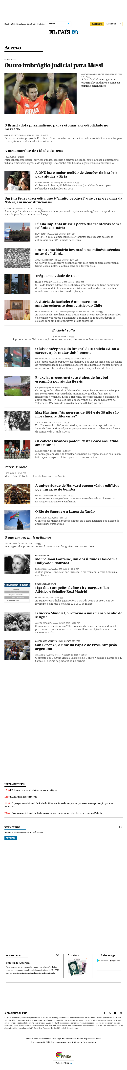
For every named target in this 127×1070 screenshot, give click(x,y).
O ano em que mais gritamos (27, 537)
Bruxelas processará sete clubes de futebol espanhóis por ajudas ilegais (71, 379)
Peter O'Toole (15, 467)
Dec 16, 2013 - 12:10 (64, 495)
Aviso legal (56, 1039)
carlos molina (42, 451)
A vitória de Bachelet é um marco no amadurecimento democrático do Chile (68, 304)
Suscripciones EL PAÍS (40, 1042)
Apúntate (10, 838)
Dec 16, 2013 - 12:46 (59, 422)
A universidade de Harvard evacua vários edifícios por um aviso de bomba (77, 487)
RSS (74, 1042)
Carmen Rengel (42, 183)
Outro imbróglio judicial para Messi (53, 65)
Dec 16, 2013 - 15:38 (64, 336)
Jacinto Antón (42, 623)
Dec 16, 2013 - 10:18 (69, 569)
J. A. (37, 422)
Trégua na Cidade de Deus (57, 276)
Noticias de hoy (89, 1042)
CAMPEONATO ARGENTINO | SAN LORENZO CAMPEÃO (58, 641)
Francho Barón (42, 282)
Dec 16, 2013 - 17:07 (65, 234)
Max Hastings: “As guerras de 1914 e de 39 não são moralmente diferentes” (77, 414)
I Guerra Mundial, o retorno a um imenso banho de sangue (78, 615)
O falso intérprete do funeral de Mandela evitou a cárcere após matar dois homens (77, 351)
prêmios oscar (42, 555)
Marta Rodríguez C (44, 359)
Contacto (29, 1039)
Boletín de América (18, 963)
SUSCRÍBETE (97, 24)
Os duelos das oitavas (45, 584)
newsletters (12, 827)
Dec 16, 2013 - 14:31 (58, 388)
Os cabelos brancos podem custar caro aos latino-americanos (77, 443)
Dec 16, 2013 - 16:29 (74, 282)
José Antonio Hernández (92, 74)
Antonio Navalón (12, 544)
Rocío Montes (60, 312)
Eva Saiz (8, 208)
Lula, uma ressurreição (24, 796)
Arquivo (73, 955)
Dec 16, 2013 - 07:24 (77, 655)
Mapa (98, 1039)
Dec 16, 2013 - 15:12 (80, 359)
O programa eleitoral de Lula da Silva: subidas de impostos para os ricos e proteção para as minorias (58, 805)
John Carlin (40, 518)
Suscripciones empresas (61, 1042)
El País (38, 598)
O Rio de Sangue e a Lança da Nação (65, 512)
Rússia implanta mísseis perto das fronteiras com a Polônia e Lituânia (78, 226)
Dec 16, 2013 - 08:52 (69, 623)
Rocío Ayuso (41, 569)
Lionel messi (10, 60)
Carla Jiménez (11, 135)
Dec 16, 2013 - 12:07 (58, 518)
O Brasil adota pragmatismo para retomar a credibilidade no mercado (56, 127)
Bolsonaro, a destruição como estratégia (34, 790)
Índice (79, 1042)
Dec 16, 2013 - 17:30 (38, 135)
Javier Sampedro (43, 260)
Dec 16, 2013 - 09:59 (52, 598)
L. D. (37, 388)
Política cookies (69, 1039)
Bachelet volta (63, 330)
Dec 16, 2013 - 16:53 (68, 260)
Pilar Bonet (40, 234)
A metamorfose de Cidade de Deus (33, 151)
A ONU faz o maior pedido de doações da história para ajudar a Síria (76, 174)
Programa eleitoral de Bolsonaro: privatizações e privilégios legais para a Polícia (57, 813)
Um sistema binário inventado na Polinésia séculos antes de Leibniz (77, 252)
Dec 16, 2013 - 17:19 (15, 157)
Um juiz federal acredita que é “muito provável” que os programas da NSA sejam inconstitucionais (63, 200)
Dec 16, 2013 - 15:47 (93, 312)
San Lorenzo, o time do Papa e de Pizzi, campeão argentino (76, 647)
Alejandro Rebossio (44, 655)
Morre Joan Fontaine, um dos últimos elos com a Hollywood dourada (76, 561)
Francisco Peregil (43, 312)
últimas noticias (14, 784)
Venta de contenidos (42, 1039)
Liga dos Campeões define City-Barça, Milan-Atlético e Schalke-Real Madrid (72, 590)
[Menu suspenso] (7, 32)
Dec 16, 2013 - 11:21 (31, 544)
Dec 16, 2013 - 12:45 (16, 473)
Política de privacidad (86, 1039)
